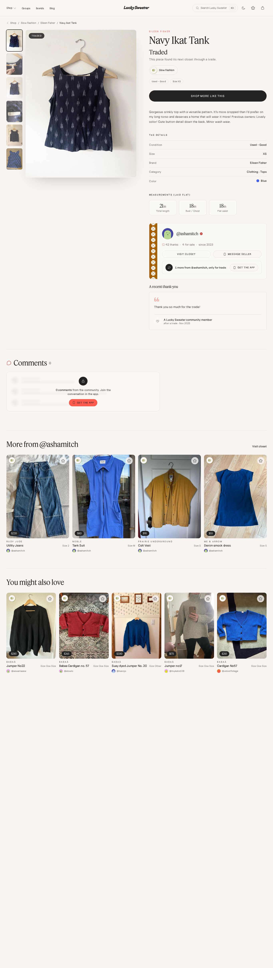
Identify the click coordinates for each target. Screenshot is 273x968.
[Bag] (263, 8)
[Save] (63, 460)
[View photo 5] (14, 135)
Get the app (246, 267)
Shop (9, 8)
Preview (60, 535)
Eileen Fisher (48, 23)
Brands (40, 8)
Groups (26, 8)
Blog (52, 8)
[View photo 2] (14, 64)
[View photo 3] (14, 88)
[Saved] (253, 8)
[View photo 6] (14, 159)
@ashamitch (187, 233)
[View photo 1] (14, 40)
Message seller (239, 254)
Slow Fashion (28, 23)
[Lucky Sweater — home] (136, 8)
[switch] (243, 8)
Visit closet (186, 254)
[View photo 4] (14, 111)
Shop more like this (208, 96)
